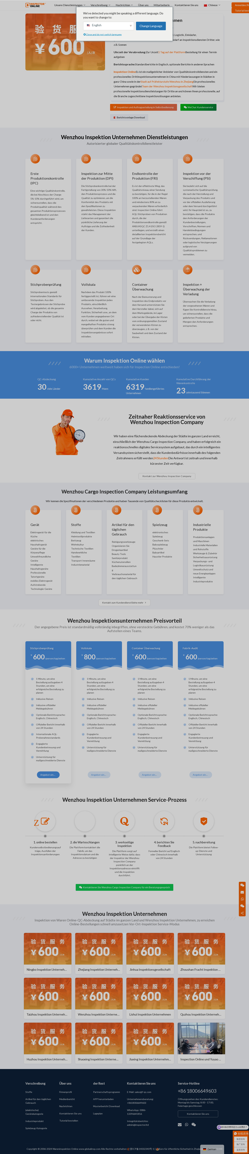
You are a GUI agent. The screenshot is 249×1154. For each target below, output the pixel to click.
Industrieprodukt (34, 1121)
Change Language (151, 26)
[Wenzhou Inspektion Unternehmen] (99, 998)
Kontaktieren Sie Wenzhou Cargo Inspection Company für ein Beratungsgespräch (126, 887)
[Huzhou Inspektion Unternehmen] (47, 1043)
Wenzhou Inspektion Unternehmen (100, 1014)
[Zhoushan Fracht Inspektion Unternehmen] (201, 953)
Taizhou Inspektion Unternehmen (49, 1014)
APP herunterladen (103, 1099)
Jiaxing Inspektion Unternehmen (150, 1059)
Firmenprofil (65, 1092)
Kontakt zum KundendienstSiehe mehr (122, 602)
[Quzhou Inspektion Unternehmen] (201, 998)
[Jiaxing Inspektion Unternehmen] (150, 1043)
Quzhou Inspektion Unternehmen (202, 1014)
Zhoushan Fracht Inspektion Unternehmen (202, 969)
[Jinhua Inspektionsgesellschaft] (150, 953)
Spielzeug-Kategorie (36, 1128)
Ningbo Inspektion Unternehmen (48, 969)
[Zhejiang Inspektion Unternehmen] (99, 953)
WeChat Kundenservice (200, 107)
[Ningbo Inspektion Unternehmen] (47, 953)
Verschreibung (99, 5)
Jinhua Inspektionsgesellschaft (150, 969)
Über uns (143, 5)
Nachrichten (123, 5)
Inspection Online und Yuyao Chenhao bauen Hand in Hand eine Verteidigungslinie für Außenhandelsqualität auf (202, 1059)
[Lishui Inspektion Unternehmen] (150, 998)
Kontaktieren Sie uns (186, 5)
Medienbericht (67, 1099)
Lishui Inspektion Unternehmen (150, 1014)
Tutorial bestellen (68, 1120)
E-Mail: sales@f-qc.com (139, 1092)
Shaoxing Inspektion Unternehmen (100, 1059)
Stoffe (28, 1092)
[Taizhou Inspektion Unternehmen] (47, 998)
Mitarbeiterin (162, 5)
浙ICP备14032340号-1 (142, 1148)
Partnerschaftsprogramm (106, 1092)
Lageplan (98, 1113)
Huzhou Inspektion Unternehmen (49, 1059)
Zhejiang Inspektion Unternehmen (100, 969)
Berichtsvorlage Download (131, 117)
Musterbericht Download (106, 1106)
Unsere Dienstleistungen (68, 5)
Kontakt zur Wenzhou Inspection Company (166, 476)
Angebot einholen (49, 774)
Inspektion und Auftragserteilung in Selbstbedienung (145, 107)
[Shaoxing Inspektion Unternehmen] (99, 1043)
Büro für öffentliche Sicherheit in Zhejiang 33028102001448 (190, 1148)
